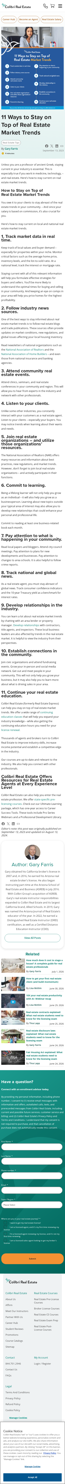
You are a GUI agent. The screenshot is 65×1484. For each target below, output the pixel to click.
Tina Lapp (34, 1023)
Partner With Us (14, 1317)
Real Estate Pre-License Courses (46, 1301)
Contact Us (11, 1369)
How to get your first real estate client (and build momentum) (43, 980)
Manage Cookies (18, 1418)
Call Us (45, 6)
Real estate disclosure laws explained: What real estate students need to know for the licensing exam (43, 1035)
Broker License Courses (46, 1308)
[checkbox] (33, 1232)
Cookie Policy (13, 1410)
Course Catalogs (14, 1340)
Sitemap (10, 1346)
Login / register (42, 1363)
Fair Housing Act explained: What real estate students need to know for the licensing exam (44, 1055)
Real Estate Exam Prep (46, 1320)
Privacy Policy (13, 1398)
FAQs (8, 1375)
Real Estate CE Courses (46, 1314)
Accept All (32, 1477)
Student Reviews (14, 1328)
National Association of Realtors (25, 349)
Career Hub (9, 19)
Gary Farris (11, 148)
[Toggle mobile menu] (60, 6)
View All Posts (32, 938)
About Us (11, 1299)
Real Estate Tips (11, 142)
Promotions (12, 1334)
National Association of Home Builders (24, 354)
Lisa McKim (35, 988)
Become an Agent (28, 19)
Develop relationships (26, 625)
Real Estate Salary (51, 19)
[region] (32, 1453)
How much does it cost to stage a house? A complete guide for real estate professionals (44, 963)
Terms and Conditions (18, 1392)
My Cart (52, 6)
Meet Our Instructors (17, 1311)
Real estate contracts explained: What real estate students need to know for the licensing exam (44, 1015)
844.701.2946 (13, 1363)
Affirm (9, 1305)
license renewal (10, 730)
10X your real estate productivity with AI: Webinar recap (44, 997)
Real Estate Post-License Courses (43, 1328)
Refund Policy (13, 1404)
